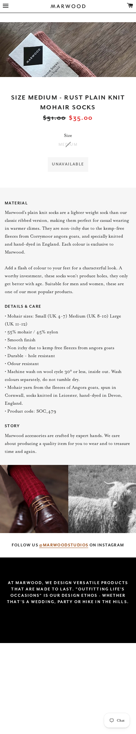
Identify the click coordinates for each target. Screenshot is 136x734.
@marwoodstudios (63, 545)
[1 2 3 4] (68, 49)
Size (68, 135)
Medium (68, 144)
